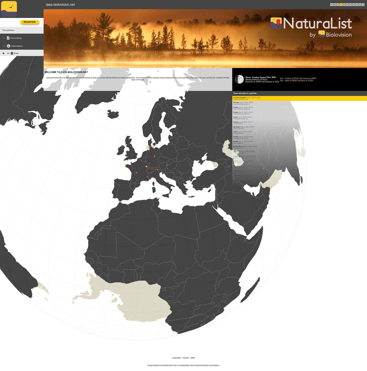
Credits (192, 357)
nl (347, 4)
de (334, 4)
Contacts (186, 357)
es (344, 4)
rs (360, 4)
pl (356, 4)
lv (363, 4)
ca (353, 4)
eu (350, 4)
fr (331, 4)
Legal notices (176, 357)
